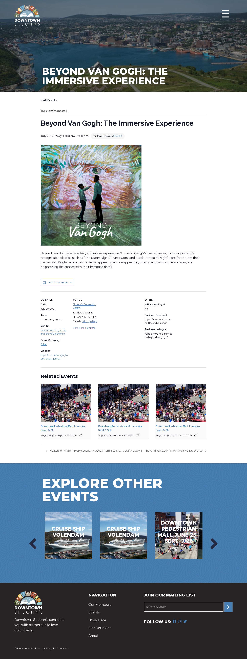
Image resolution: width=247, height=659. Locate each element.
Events (94, 612)
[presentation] (32, 543)
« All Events (49, 100)
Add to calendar (58, 282)
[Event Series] (80, 435)
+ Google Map (89, 321)
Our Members (99, 604)
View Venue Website (84, 328)
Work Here (97, 620)
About (93, 636)
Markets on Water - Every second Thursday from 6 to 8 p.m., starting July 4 (95, 450)
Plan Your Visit (99, 628)
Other (44, 344)
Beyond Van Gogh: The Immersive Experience (174, 450)
